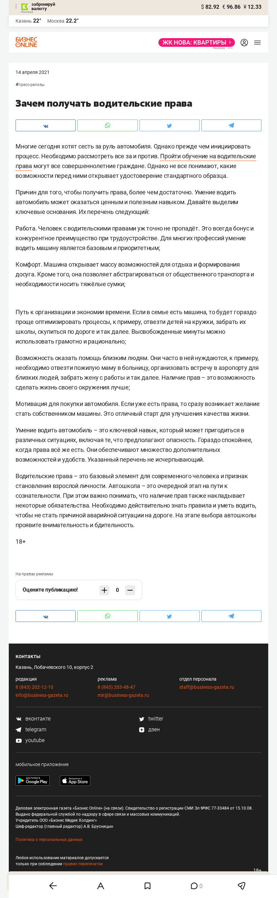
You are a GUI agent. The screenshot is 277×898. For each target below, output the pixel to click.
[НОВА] (194, 42)
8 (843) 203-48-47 (116, 687)
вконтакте (37, 718)
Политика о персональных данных (49, 839)
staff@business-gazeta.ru (206, 687)
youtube (34, 740)
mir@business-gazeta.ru (123, 695)
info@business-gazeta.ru (42, 695)
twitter (155, 718)
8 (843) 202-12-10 (34, 687)
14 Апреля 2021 (33, 72)
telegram (35, 729)
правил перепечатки (83, 864)
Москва (56, 21)
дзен (153, 729)
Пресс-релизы (32, 84)
